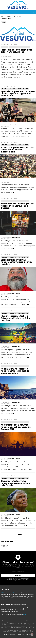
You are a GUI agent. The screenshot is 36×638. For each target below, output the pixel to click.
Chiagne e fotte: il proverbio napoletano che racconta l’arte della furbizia (15, 483)
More (18, 77)
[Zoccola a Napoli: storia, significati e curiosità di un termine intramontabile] (18, 167)
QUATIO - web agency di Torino (8, 593)
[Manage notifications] (32, 634)
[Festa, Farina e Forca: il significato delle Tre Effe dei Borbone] (18, 34)
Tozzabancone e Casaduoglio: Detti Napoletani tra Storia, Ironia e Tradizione (17, 205)
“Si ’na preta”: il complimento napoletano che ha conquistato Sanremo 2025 (16, 426)
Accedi (5, 546)
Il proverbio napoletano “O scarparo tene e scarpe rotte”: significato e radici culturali (17, 93)
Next (20, 535)
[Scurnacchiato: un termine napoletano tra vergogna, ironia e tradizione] (18, 279)
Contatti (23, 636)
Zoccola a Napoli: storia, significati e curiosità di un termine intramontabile (17, 149)
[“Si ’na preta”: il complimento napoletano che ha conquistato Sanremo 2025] (18, 444)
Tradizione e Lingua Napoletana (19, 47)
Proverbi (4, 47)
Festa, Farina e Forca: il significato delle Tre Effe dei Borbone (16, 50)
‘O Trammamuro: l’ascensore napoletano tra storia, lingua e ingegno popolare (15, 370)
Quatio (24, 614)
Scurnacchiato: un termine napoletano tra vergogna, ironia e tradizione (16, 262)
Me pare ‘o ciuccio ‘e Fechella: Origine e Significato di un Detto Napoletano (15, 318)
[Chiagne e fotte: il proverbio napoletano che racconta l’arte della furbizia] (18, 500)
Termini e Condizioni (9, 634)
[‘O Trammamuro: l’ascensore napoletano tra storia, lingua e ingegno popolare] (18, 388)
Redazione (29, 634)
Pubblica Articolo (15, 636)
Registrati (5, 545)
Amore (4, 22)
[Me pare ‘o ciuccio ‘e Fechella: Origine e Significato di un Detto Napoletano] (18, 334)
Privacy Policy (20, 634)
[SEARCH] (34, 12)
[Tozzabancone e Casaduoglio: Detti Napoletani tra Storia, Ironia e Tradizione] (18, 223)
